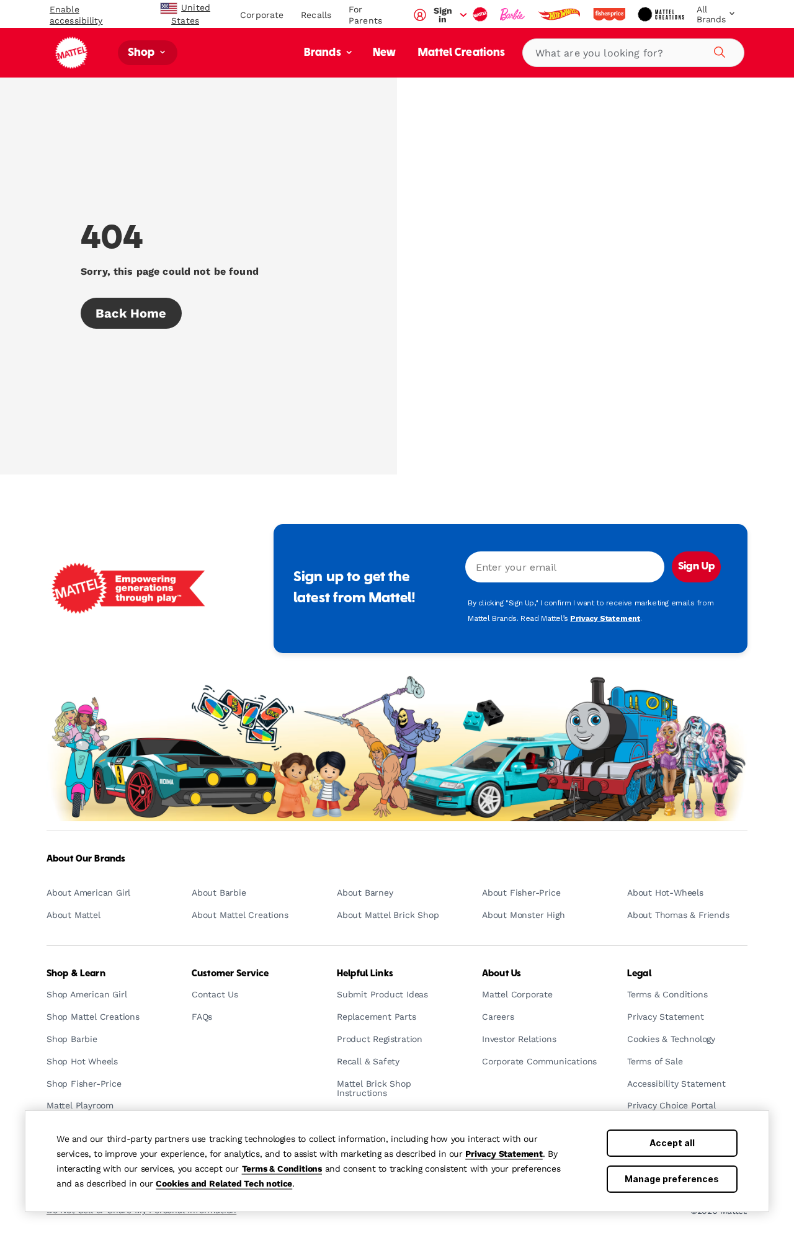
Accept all (672, 1143)
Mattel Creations (462, 53)
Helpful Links (365, 973)
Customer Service (230, 973)
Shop (143, 53)
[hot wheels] (560, 14)
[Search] (717, 50)
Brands (324, 53)
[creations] (662, 14)
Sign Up (696, 567)
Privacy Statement (504, 1154)
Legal (639, 973)
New (384, 53)
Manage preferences (672, 1179)
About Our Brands (86, 859)
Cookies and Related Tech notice (224, 1183)
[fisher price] (610, 14)
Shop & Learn (76, 973)
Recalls (316, 15)
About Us (501, 973)
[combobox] (633, 52)
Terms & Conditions (282, 1169)
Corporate (261, 15)
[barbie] (513, 14)
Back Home (131, 313)
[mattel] (481, 14)
